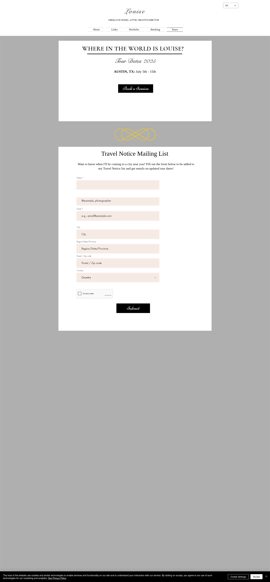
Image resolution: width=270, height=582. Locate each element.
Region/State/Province (86, 242)
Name (79, 178)
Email (79, 209)
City (78, 227)
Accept (256, 576)
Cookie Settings (238, 576)
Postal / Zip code (84, 256)
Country (80, 270)
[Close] (266, 576)
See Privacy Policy (57, 578)
